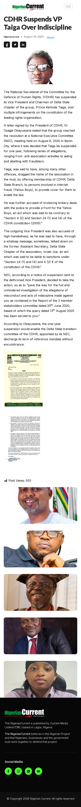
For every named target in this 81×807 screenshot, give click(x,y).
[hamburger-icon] (68, 6)
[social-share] (7, 45)
